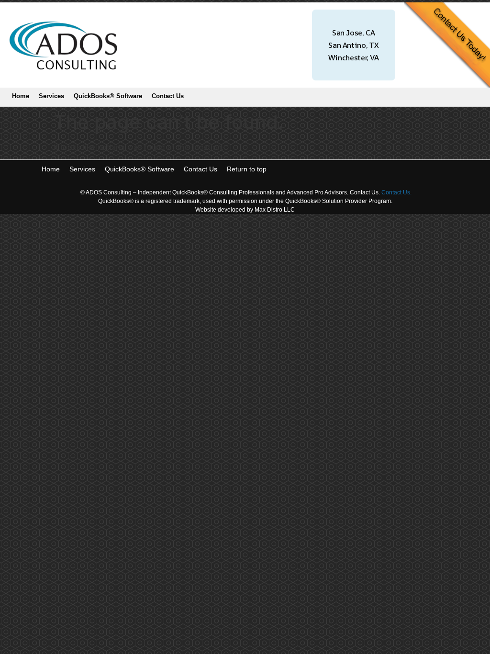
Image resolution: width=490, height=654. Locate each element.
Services (51, 96)
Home (20, 96)
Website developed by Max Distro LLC (245, 209)
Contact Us (168, 96)
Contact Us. (396, 192)
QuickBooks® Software (108, 96)
